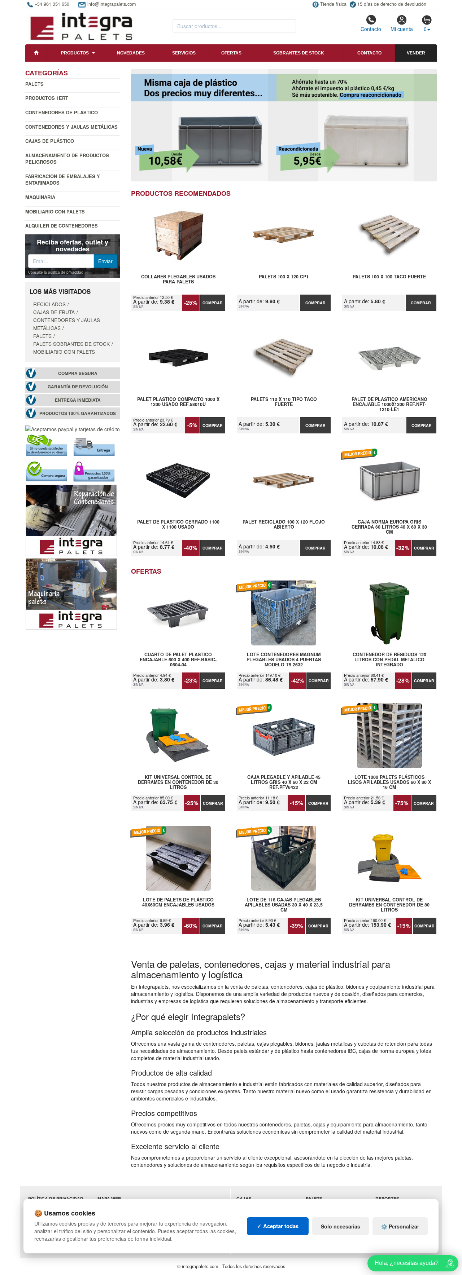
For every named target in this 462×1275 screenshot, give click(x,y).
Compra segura (77, 373)
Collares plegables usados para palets (178, 279)
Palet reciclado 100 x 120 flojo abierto (284, 524)
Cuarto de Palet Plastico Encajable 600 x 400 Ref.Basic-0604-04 (178, 659)
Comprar (212, 302)
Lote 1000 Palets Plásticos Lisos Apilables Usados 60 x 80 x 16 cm (389, 782)
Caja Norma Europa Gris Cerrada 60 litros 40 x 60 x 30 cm (389, 526)
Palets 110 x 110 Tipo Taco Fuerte (284, 402)
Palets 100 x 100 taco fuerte (389, 277)
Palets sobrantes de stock (71, 343)
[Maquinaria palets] (71, 593)
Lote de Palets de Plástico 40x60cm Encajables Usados (178, 902)
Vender (416, 53)
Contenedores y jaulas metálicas (71, 126)
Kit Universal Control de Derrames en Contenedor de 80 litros (389, 904)
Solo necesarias (340, 1226)
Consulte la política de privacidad (55, 272)
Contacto (371, 28)
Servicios (184, 53)
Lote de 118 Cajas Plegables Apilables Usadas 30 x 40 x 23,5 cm (284, 904)
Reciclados (49, 304)
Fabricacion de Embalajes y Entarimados (62, 179)
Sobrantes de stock (298, 53)
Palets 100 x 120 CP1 (284, 277)
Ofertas (231, 53)
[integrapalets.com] (81, 26)
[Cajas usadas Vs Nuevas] (284, 125)
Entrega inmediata (78, 400)
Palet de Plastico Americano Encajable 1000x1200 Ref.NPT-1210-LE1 (389, 404)
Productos (75, 53)
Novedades (131, 53)
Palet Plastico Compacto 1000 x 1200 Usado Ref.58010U (178, 402)
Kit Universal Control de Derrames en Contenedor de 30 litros (178, 782)
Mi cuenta (402, 28)
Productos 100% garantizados (77, 413)
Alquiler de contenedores (61, 225)
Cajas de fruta (54, 312)
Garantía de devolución (78, 387)
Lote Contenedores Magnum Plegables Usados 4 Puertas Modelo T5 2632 (284, 659)
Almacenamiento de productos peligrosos (67, 159)
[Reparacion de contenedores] (71, 519)
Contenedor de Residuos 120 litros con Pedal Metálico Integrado (389, 659)
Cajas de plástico (49, 140)
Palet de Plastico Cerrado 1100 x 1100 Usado (178, 524)
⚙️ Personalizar (400, 1226)
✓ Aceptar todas (277, 1226)
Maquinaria (40, 197)
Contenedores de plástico (61, 112)
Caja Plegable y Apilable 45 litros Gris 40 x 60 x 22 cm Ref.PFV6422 (284, 782)
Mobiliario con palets (55, 211)
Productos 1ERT (46, 97)
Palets (34, 83)
